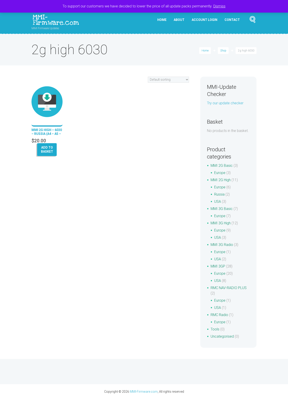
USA (217, 201)
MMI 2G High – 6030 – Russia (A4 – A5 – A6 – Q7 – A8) (47, 133)
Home (161, 20)
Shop (223, 50)
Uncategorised (222, 336)
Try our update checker (225, 103)
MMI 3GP (218, 266)
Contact (232, 20)
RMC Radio (219, 315)
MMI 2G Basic (222, 165)
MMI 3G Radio (222, 245)
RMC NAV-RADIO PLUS (229, 288)
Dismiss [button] (219, 6)
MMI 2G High (221, 180)
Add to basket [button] (47, 149)
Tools (215, 329)
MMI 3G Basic (222, 209)
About (179, 20)
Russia (219, 194)
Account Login (204, 20)
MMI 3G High (221, 223)
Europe (219, 173)
